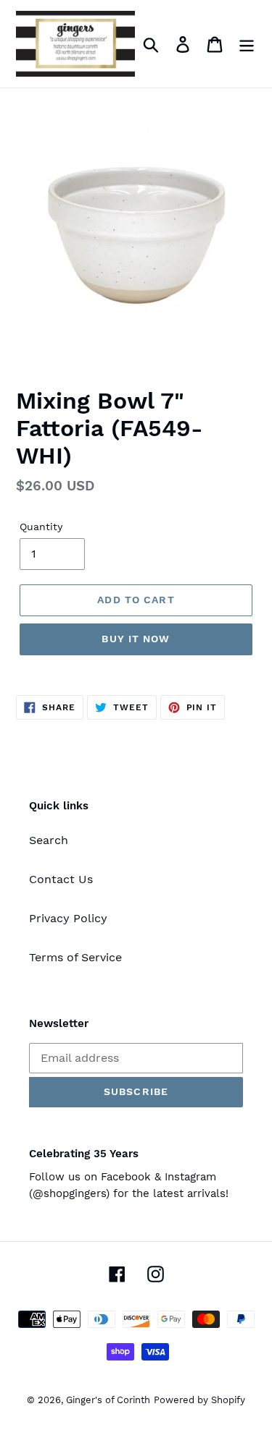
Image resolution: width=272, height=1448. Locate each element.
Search (48, 840)
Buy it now (136, 638)
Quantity (41, 526)
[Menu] (247, 43)
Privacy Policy (68, 918)
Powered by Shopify (199, 1399)
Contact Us (61, 879)
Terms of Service (75, 957)
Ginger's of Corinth (108, 1399)
